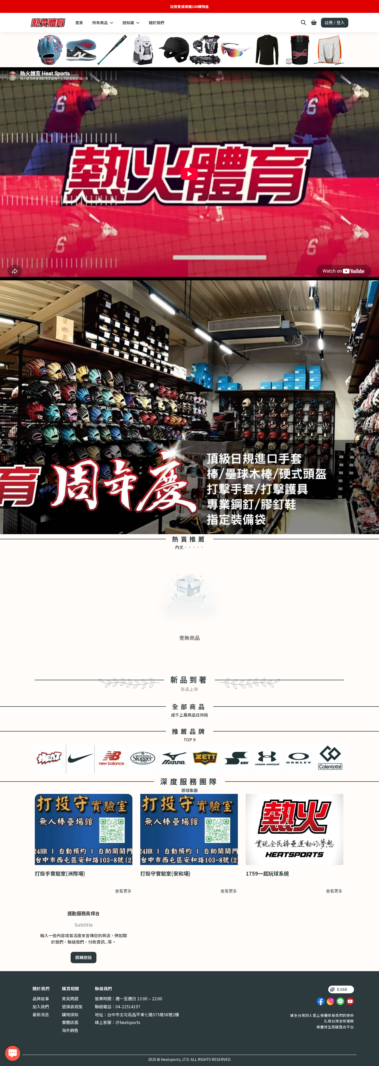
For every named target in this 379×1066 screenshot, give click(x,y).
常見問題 (70, 998)
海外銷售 (70, 1030)
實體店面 (70, 1022)
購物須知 (70, 1014)
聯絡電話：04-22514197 (117, 1006)
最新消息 (40, 1014)
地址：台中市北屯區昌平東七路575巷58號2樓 (137, 1014)
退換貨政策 (72, 1006)
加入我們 (40, 1006)
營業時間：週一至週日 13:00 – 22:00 (128, 998)
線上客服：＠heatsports (117, 1022)
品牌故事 (40, 998)
